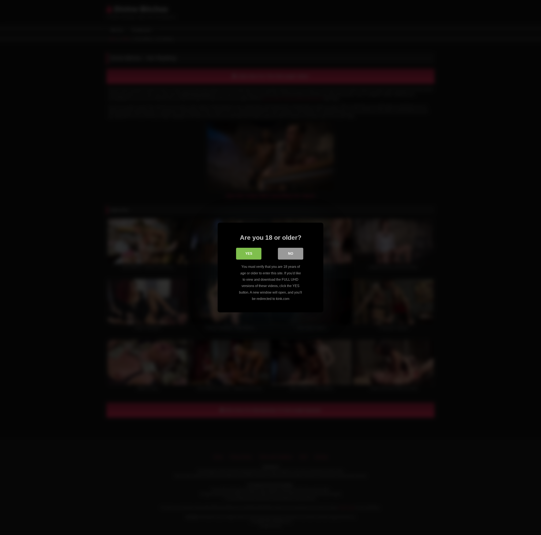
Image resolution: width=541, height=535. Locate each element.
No (290, 253)
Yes (248, 253)
